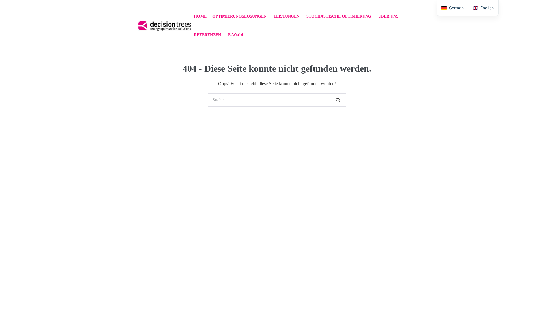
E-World (235, 35)
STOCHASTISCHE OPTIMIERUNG (339, 16)
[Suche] (338, 100)
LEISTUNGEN (287, 16)
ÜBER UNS (389, 16)
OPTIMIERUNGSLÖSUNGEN (240, 16)
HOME (200, 16)
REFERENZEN (208, 35)
